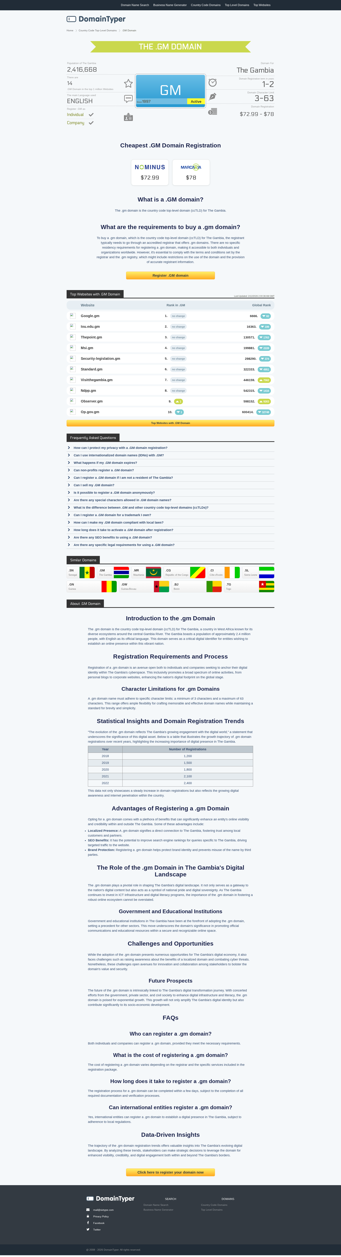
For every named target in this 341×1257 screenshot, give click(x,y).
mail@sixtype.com (103, 1209)
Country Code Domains (206, 5)
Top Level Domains (237, 5)
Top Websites (261, 5)
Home (70, 30)
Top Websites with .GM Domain (170, 423)
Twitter (97, 1229)
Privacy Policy (101, 1216)
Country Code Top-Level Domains (98, 30)
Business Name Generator (170, 5)
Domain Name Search (135, 5)
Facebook (98, 1223)
